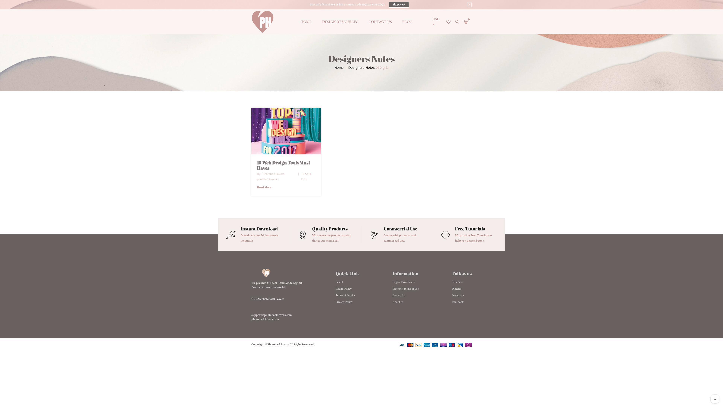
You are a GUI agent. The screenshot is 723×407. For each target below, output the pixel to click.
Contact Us (399, 295)
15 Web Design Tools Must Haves (283, 165)
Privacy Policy (344, 301)
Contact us (380, 22)
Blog (407, 22)
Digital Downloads (404, 282)
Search (340, 282)
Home (306, 22)
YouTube (457, 282)
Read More (264, 187)
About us (398, 301)
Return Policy (344, 288)
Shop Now (399, 4)
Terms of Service (345, 295)
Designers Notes (361, 67)
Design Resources (340, 22)
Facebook (458, 301)
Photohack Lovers (272, 299)
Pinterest (457, 288)
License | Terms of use (406, 288)
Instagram (458, 295)
